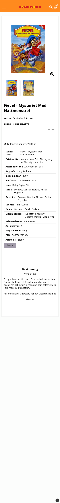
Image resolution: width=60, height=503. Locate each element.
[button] (56, 7)
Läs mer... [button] (51, 129)
